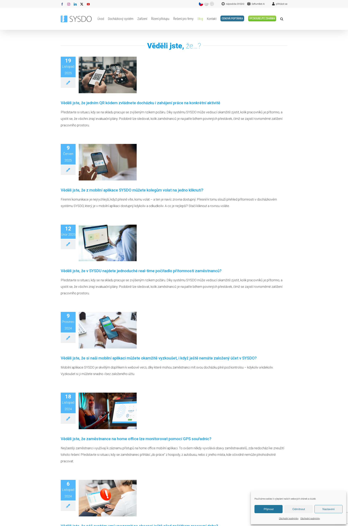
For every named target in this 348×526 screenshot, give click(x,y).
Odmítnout (298, 509)
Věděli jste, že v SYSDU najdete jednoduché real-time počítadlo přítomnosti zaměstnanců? (141, 271)
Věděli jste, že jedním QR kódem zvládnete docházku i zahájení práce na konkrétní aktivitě (140, 103)
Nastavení (328, 509)
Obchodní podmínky (289, 518)
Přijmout (269, 509)
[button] (281, 19)
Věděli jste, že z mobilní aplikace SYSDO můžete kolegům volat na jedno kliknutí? (132, 190)
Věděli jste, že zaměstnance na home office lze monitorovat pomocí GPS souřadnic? (136, 439)
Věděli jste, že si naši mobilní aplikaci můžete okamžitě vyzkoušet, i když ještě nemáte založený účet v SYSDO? (159, 358)
